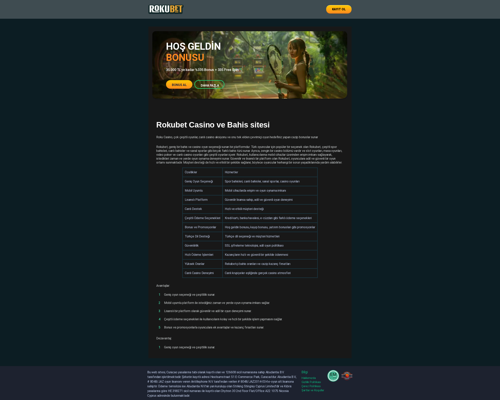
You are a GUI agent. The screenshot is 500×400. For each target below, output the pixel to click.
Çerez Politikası (311, 386)
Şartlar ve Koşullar (313, 390)
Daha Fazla (210, 85)
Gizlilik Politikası (311, 382)
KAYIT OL (339, 9)
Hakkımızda (309, 378)
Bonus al (179, 85)
